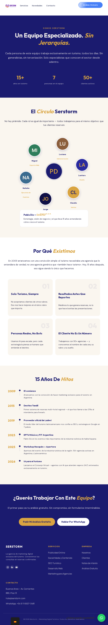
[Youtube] (16, 567)
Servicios (24, 5)
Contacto (50, 5)
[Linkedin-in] (12, 567)
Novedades (37, 5)
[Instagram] (8, 567)
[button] (101, 618)
